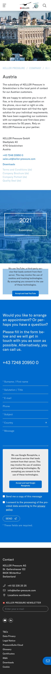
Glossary (7, 649)
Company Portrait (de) (15, 176)
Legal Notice (9, 640)
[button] (49, 227)
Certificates (9, 653)
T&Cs (5, 631)
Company (35, 68)
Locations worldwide (18, 595)
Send (9, 518)
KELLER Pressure (14, 68)
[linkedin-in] (11, 620)
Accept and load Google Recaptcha (25, 484)
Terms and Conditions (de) (17, 169)
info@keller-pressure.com (21, 590)
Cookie (6, 666)
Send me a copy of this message (24, 496)
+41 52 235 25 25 (17, 585)
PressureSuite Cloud (13, 645)
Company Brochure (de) (16, 173)
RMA (5, 658)
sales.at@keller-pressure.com (19, 158)
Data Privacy (9, 636)
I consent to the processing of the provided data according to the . (27, 506)
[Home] (25, 5)
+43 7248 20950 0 (13, 155)
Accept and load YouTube (25, 293)
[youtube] (5, 620)
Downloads (8, 662)
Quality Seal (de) (12, 180)
